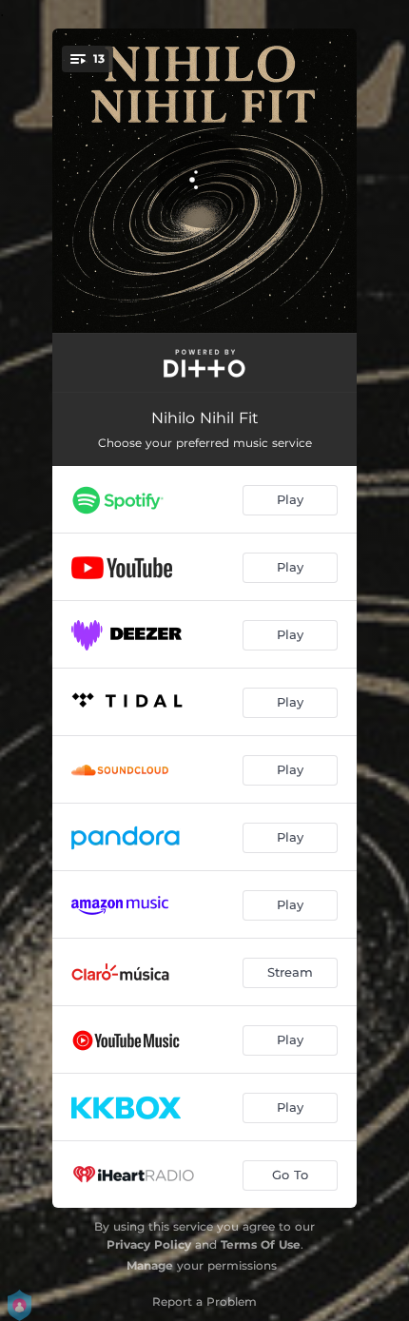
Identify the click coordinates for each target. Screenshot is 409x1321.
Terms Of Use (261, 1244)
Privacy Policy (149, 1244)
